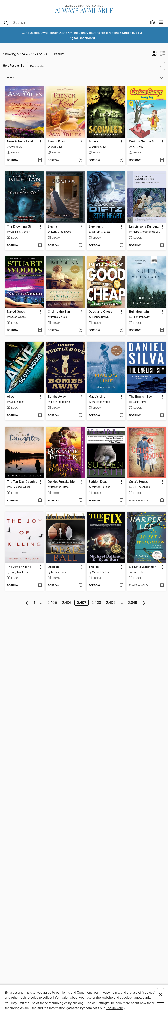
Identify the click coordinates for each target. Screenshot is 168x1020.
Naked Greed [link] (16, 312)
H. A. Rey (138, 146)
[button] (154, 55)
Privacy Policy (109, 992)
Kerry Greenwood (61, 231)
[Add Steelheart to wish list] (121, 245)
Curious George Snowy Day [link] (144, 141)
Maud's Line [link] (97, 397)
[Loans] (153, 23)
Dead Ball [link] (54, 567)
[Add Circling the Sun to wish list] (80, 330)
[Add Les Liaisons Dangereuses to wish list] (162, 245)
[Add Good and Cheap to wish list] (121, 330)
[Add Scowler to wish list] (121, 160)
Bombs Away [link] (57, 397)
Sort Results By (13, 66)
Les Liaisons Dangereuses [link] (144, 227)
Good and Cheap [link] (100, 312)
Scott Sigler (17, 402)
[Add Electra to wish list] (80, 245)
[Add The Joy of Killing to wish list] (39, 585)
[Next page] (144, 602)
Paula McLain (59, 317)
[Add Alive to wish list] (39, 415)
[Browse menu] (161, 22)
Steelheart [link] (96, 227)
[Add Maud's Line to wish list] (121, 415)
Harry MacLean (19, 572)
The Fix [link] (94, 567)
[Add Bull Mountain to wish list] (162, 330)
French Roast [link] (57, 141)
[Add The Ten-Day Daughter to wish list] (39, 500)
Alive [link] (10, 397)
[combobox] (75, 23)
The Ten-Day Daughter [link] (22, 482)
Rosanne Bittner (60, 487)
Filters (10, 77)
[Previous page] (27, 602)
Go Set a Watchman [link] (142, 567)
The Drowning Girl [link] (20, 227)
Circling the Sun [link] (59, 312)
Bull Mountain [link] (139, 312)
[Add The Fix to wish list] (121, 585)
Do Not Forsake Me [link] (61, 482)
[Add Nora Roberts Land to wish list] (39, 160)
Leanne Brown (100, 317)
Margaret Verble (101, 402)
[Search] (6, 22)
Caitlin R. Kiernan (20, 231)
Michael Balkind (101, 487)
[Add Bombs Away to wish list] (80, 415)
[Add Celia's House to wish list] (162, 500)
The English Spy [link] (140, 397)
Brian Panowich (141, 317)
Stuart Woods (18, 317)
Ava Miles (16, 146)
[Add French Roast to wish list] (80, 160)
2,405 (52, 602)
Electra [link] (52, 227)
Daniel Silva (139, 402)
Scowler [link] (94, 141)
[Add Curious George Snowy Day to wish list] (162, 160)
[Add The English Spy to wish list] (162, 415)
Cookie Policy (115, 1008)
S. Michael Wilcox (20, 487)
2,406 (67, 602)
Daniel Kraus (99, 146)
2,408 (96, 602)
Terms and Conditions (76, 992)
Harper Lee (139, 572)
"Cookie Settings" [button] (96, 1003)
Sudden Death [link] (99, 482)
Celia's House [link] (138, 482)
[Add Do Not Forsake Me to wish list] (80, 500)
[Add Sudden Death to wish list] (121, 500)
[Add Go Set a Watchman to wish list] (162, 585)
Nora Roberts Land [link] (20, 141)
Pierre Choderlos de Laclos (147, 231)
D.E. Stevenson (141, 487)
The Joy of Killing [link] (19, 567)
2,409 (111, 602)
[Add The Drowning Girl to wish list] (39, 245)
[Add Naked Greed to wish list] (39, 330)
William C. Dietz (101, 231)
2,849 (132, 602)
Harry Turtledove (60, 402)
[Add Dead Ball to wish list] (80, 585)
